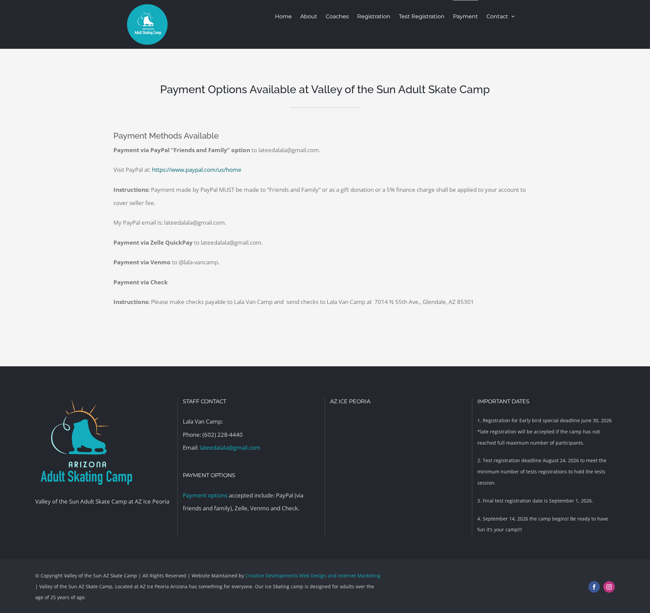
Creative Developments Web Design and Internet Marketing (313, 575)
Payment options (205, 495)
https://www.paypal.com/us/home (196, 169)
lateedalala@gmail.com (230, 447)
